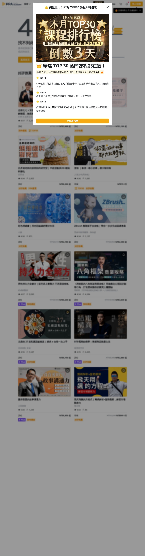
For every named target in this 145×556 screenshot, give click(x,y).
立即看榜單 (72, 121)
